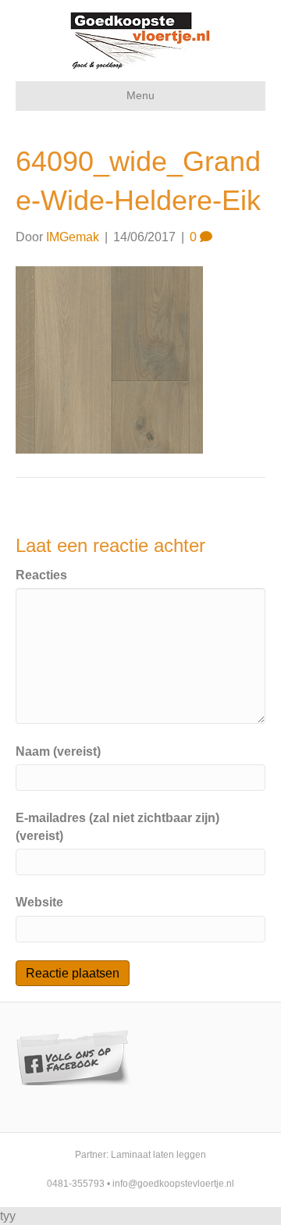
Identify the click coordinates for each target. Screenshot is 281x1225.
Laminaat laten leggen (158, 1154)
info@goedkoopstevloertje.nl (173, 1183)
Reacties (41, 575)
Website (39, 902)
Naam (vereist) (58, 751)
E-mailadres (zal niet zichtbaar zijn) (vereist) (117, 826)
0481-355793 (76, 1183)
